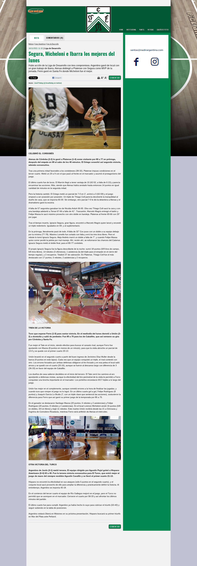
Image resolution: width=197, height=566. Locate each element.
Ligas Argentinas (40, 44)
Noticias (31, 44)
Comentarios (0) (54, 37)
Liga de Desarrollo (53, 44)
